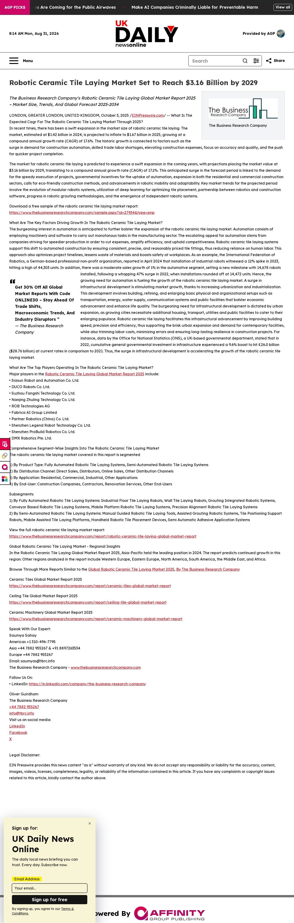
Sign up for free (49, 899)
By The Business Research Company (208, 569)
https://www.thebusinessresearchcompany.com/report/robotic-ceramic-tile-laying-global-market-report (102, 536)
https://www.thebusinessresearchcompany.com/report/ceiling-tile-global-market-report (88, 602)
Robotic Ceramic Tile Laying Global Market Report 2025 (94, 374)
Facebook (18, 732)
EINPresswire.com (148, 115)
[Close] (90, 823)
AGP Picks (15, 7)
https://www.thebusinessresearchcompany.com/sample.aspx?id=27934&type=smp (82, 212)
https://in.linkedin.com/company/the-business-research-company (87, 684)
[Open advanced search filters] (256, 60)
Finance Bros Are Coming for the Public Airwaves (64, 7)
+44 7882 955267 (24, 707)
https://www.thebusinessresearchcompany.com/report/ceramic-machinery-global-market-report (95, 618)
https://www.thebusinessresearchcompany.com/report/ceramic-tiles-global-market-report (90, 585)
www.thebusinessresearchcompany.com (106, 667)
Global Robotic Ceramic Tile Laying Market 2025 (131, 569)
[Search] (245, 60)
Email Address (27, 879)
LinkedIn (17, 726)
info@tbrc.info (21, 713)
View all (283, 7)
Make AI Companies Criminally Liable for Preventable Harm (194, 7)
